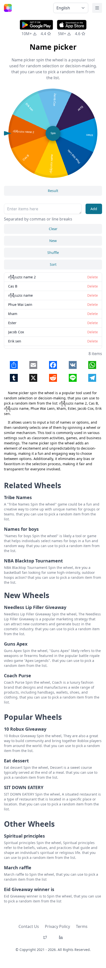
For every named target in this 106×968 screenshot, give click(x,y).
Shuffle (53, 252)
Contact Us (28, 926)
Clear (53, 228)
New (53, 240)
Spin (53, 133)
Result (53, 190)
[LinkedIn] (61, 937)
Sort (53, 264)
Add (93, 208)
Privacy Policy (57, 926)
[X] (45, 937)
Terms (82, 926)
